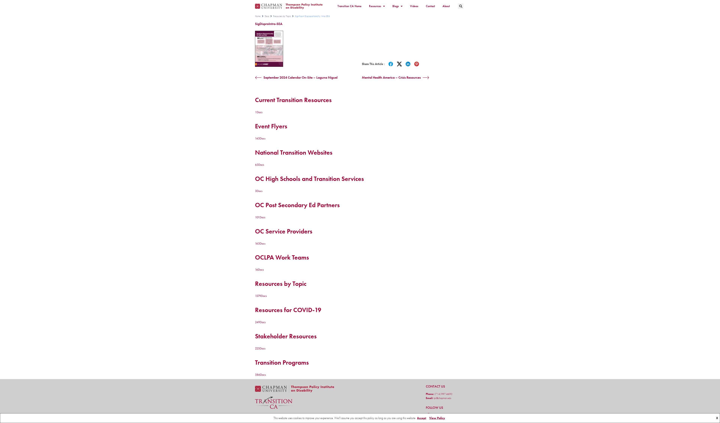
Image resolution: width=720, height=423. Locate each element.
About (446, 6)
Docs (267, 16)
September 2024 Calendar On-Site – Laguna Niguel (300, 77)
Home (258, 16)
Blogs (395, 6)
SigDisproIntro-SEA (268, 24)
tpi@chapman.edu (442, 398)
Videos (414, 6)
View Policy (437, 418)
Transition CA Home (350, 6)
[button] (461, 6)
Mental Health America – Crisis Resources (391, 77)
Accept (421, 418)
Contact (430, 6)
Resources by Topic (282, 16)
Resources (375, 6)
